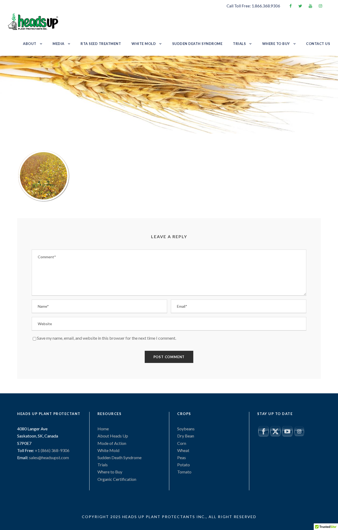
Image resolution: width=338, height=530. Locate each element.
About (29, 44)
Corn (181, 443)
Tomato (184, 471)
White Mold (144, 44)
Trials (239, 44)
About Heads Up (112, 435)
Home (103, 428)
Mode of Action (111, 443)
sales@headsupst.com (49, 457)
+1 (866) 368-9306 (51, 450)
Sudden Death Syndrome (197, 44)
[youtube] (310, 5)
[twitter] (300, 5)
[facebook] (290, 5)
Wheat (183, 450)
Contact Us (318, 44)
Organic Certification (116, 479)
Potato (183, 464)
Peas (181, 457)
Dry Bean (185, 435)
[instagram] (320, 5)
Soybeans (186, 428)
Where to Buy (276, 44)
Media (58, 44)
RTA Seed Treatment (101, 44)
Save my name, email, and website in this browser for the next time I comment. (106, 337)
